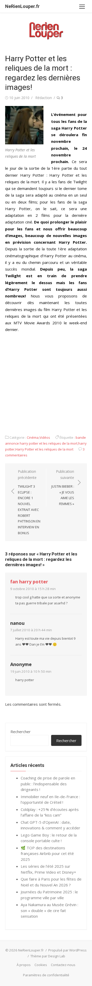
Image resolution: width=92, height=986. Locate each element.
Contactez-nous (63, 964)
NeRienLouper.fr (22, 6)
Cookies (40, 964)
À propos (24, 964)
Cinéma (33, 437)
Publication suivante (62, 487)
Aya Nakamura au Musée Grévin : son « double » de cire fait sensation (49, 910)
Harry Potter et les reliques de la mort (44, 449)
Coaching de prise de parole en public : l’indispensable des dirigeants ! (48, 783)
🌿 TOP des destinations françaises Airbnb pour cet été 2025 (47, 853)
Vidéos (44, 437)
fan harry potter (29, 581)
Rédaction (43, 97)
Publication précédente (29, 502)
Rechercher (20, 731)
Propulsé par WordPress (67, 950)
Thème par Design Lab (47, 956)
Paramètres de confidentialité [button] (46, 975)
